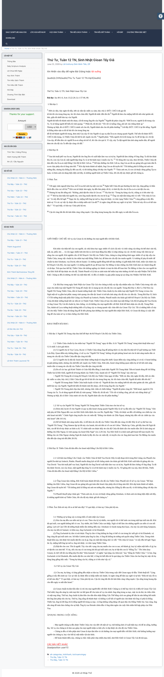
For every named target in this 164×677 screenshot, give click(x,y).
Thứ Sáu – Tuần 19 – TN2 (17, 335)
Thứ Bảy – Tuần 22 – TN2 (17, 184)
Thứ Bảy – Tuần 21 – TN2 (17, 240)
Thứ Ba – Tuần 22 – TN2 (16, 210)
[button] (160, 16)
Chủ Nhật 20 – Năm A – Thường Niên (22, 323)
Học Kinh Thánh (56, 32)
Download (10, 38)
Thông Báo (11, 61)
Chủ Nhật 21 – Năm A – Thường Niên (22, 278)
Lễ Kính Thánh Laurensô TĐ (18, 361)
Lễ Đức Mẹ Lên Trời (15, 329)
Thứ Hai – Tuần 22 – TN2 (17, 216)
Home (6, 48)
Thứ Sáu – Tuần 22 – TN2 (17, 191)
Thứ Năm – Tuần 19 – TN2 (17, 342)
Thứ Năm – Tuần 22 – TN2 (17, 197)
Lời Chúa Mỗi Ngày (38, 32)
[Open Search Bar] (6, 44)
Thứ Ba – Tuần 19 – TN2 (16, 354)
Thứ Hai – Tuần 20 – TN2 (17, 316)
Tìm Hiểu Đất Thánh (102, 32)
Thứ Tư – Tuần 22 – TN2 (16, 203)
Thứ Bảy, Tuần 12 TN (59, 660)
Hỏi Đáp (120, 32)
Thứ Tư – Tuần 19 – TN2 (16, 348)
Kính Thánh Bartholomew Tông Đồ (20, 272)
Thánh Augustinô (14, 247)
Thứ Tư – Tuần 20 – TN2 (16, 304)
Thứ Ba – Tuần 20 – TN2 (16, 310)
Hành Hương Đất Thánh (16, 157)
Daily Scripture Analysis (16, 32)
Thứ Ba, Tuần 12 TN (58, 657)
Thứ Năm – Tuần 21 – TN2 (17, 253)
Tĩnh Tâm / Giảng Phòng (17, 152)
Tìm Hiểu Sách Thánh (78, 32)
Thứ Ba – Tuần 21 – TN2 (16, 266)
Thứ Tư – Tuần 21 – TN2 (16, 259)
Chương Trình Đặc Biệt (136, 32)
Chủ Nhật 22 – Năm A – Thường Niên (22, 234)
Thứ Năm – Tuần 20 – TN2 (17, 297)
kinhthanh (67, 654)
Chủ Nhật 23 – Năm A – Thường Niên (22, 178)
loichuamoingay (79, 654)
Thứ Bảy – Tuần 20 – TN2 (17, 285)
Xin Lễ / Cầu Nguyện (15, 162)
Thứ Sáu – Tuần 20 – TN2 (17, 291)
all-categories (56, 654)
